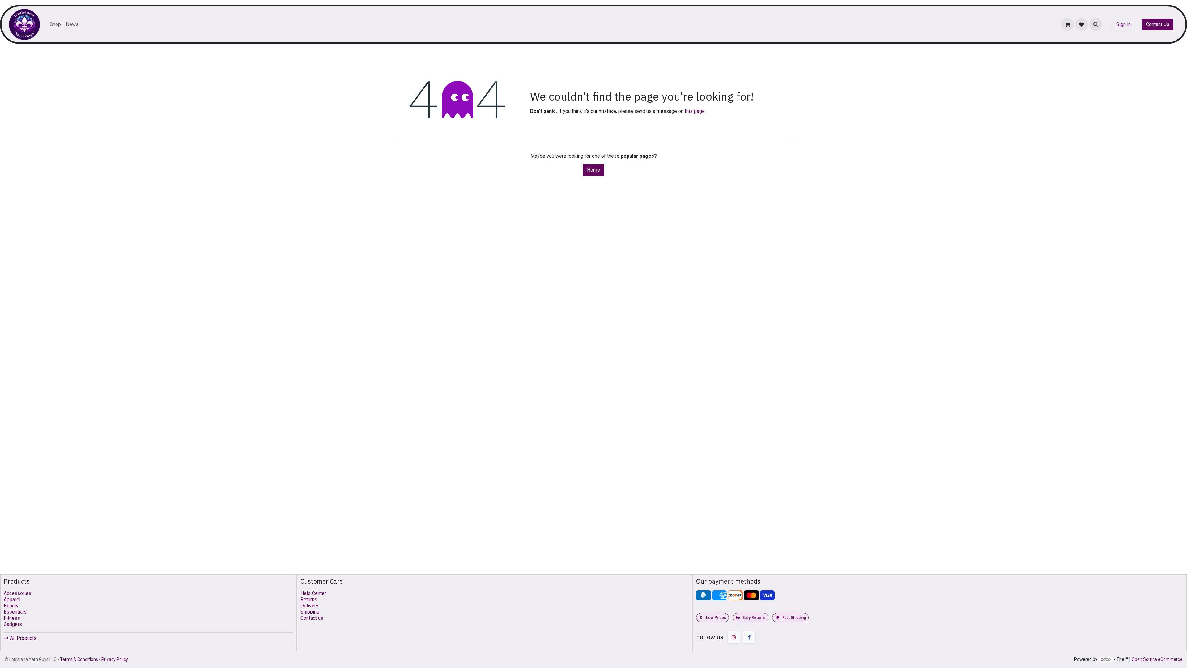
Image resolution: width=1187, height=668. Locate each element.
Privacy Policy (114, 659)
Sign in (1123, 24)
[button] (1095, 24)
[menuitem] (55, 24)
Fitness (12, 618)
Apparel (12, 599)
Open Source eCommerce (1157, 659)
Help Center (313, 593)
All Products (22, 638)
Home (593, 170)
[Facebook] (749, 637)
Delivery (309, 606)
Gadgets (13, 624)
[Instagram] (734, 637)
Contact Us (1157, 24)
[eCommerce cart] (1067, 24)
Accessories (17, 593)
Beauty (11, 606)
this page (695, 111)
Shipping (309, 612)
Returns (308, 599)
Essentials (15, 612)
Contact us (311, 618)
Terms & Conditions (79, 659)
